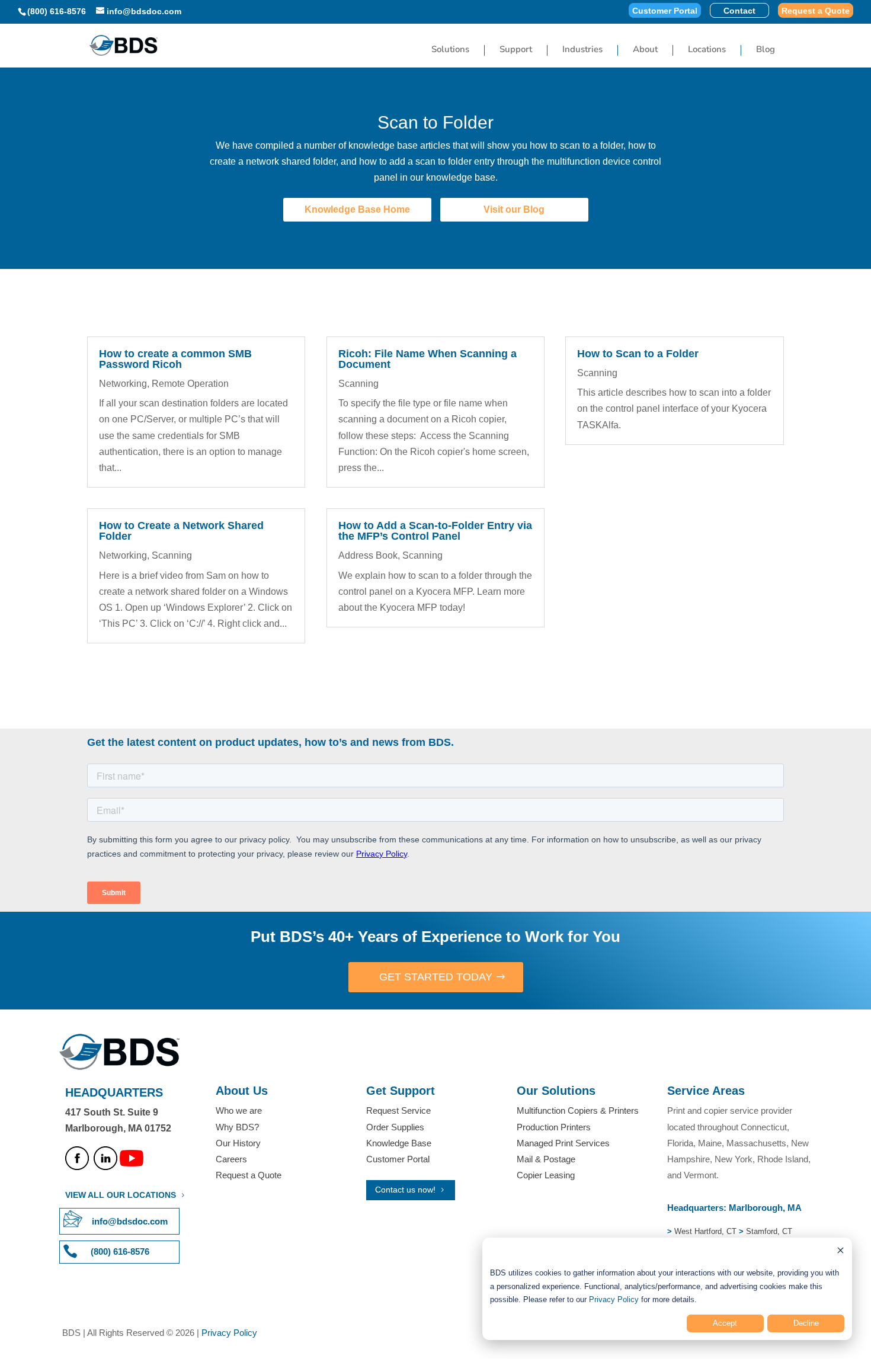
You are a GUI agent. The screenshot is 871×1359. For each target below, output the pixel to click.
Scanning (172, 555)
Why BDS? (237, 1127)
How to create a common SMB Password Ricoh (175, 359)
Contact (739, 11)
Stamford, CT (768, 1231)
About (645, 50)
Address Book (368, 555)
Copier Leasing (546, 1175)
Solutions (450, 50)
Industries (582, 50)
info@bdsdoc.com (130, 1221)
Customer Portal (664, 11)
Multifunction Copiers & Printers (578, 1110)
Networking (123, 384)
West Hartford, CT (705, 1231)
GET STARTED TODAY (435, 977)
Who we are (239, 1110)
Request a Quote (816, 11)
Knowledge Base (398, 1143)
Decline (806, 1323)
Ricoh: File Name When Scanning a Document (427, 359)
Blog (765, 50)
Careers (231, 1159)
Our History (238, 1143)
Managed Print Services (563, 1143)
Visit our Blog (514, 209)
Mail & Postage (546, 1159)
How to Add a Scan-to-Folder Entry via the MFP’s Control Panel (435, 531)
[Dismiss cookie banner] (840, 1252)
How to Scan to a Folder (638, 354)
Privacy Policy (614, 1299)
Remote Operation (190, 384)
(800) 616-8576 (56, 11)
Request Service (398, 1110)
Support (515, 50)
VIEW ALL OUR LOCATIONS (120, 1195)
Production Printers (554, 1127)
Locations (707, 50)
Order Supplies (395, 1127)
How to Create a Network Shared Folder (181, 531)
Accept (725, 1323)
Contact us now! (405, 1189)
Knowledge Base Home (357, 209)
